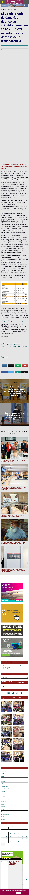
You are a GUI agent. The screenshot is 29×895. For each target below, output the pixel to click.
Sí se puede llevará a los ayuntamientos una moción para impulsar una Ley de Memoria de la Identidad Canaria (13, 543)
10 (2, 836)
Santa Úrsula (3, 816)
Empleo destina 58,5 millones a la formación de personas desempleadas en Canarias (13, 460)
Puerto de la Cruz (4, 811)
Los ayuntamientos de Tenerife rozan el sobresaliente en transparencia (14, 862)
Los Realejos (3, 801)
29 (22, 841)
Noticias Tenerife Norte (8, 667)
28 (18, 841)
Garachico (3, 781)
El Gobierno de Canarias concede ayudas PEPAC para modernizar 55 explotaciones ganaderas (12, 516)
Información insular (4, 786)
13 (14, 836)
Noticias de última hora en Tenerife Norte (12, 665)
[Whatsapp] (18, 372)
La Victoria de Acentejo (5, 799)
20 (14, 839)
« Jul (2, 848)
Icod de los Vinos (4, 783)
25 (6, 841)
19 (10, 839)
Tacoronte (3, 819)
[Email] (24, 372)
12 (10, 836)
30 (26, 841)
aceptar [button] (18, 893)
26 (10, 841)
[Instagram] (16, 693)
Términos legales (6, 669)
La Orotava (3, 796)
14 (18, 836)
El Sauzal (2, 776)
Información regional (5, 9)
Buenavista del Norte (5, 771)
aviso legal (24, 893)
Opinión (2, 809)
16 (26, 836)
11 (6, 836)
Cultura (2, 773)
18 (6, 839)
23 (26, 839)
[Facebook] (4, 372)
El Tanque (2, 778)
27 (14, 841)
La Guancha (3, 791)
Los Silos (2, 804)
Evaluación (5, 357)
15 (22, 836)
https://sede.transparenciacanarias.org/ (12, 321)
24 (2, 841)
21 (18, 839)
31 (2, 844)
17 (2, 839)
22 (22, 839)
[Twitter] (11, 372)
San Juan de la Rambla (5, 814)
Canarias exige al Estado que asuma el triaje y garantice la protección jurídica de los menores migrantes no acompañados (14, 488)
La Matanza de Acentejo (5, 794)
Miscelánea (13, 9)
